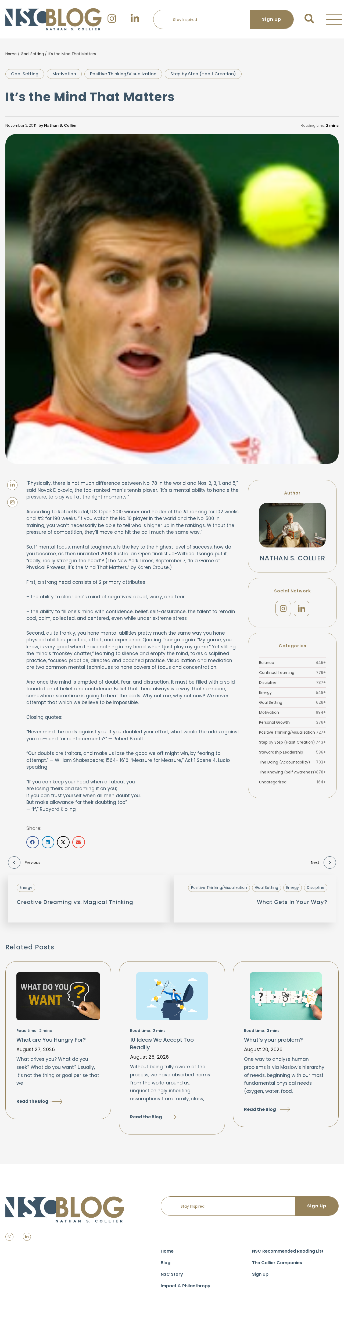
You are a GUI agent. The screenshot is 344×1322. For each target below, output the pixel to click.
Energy (292, 692)
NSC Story (172, 1274)
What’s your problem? (273, 1040)
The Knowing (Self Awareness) (292, 772)
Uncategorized (292, 782)
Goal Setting (32, 53)
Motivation (64, 74)
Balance (292, 662)
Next (315, 862)
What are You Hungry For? (51, 1040)
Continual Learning (292, 672)
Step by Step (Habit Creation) (203, 74)
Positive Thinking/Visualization (123, 74)
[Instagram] (283, 608)
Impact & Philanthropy (185, 1286)
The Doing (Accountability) (292, 762)
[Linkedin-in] (27, 1237)
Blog (165, 1263)
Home (11, 53)
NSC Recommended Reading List (288, 1251)
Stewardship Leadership (292, 752)
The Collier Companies (277, 1263)
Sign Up (260, 1274)
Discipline (292, 682)
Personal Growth (292, 722)
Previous (32, 862)
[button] (334, 19)
